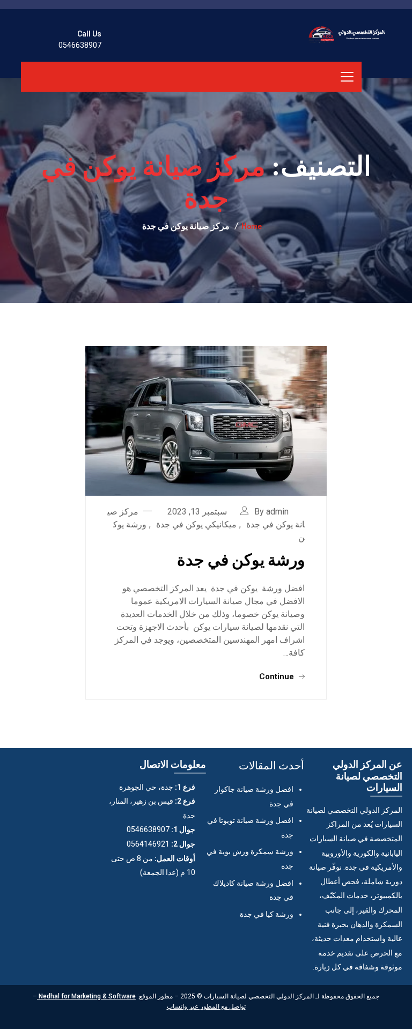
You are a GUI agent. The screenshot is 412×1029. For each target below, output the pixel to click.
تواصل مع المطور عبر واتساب (206, 1006)
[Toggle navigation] (347, 77)
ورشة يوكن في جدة (241, 559)
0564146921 (148, 844)
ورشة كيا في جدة (266, 914)
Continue (277, 676)
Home (251, 225)
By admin (271, 511)
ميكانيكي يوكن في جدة (196, 524)
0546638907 (79, 45)
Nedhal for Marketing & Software (86, 996)
